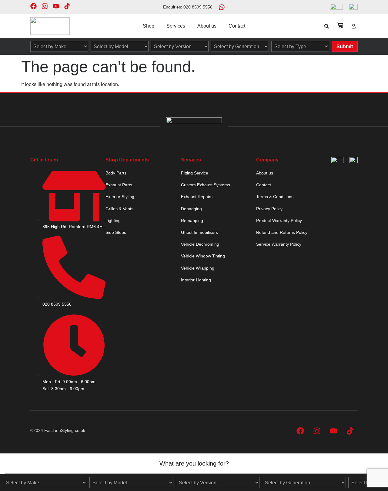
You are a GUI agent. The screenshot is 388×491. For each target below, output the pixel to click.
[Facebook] (33, 6)
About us (206, 25)
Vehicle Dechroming (200, 244)
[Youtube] (56, 6)
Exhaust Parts (118, 184)
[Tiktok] (67, 6)
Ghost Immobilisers (199, 232)
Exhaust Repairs (196, 196)
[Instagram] (45, 6)
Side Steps (115, 232)
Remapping (192, 220)
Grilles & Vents (119, 208)
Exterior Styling (119, 196)
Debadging (191, 208)
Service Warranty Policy (278, 244)
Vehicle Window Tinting (203, 256)
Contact (237, 25)
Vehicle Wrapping (197, 268)
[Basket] (340, 25)
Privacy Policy (269, 208)
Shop (148, 25)
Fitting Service (194, 173)
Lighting (113, 220)
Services (175, 25)
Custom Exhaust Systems (205, 184)
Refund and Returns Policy (281, 232)
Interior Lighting (196, 279)
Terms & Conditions (274, 196)
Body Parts (115, 173)
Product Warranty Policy (279, 220)
